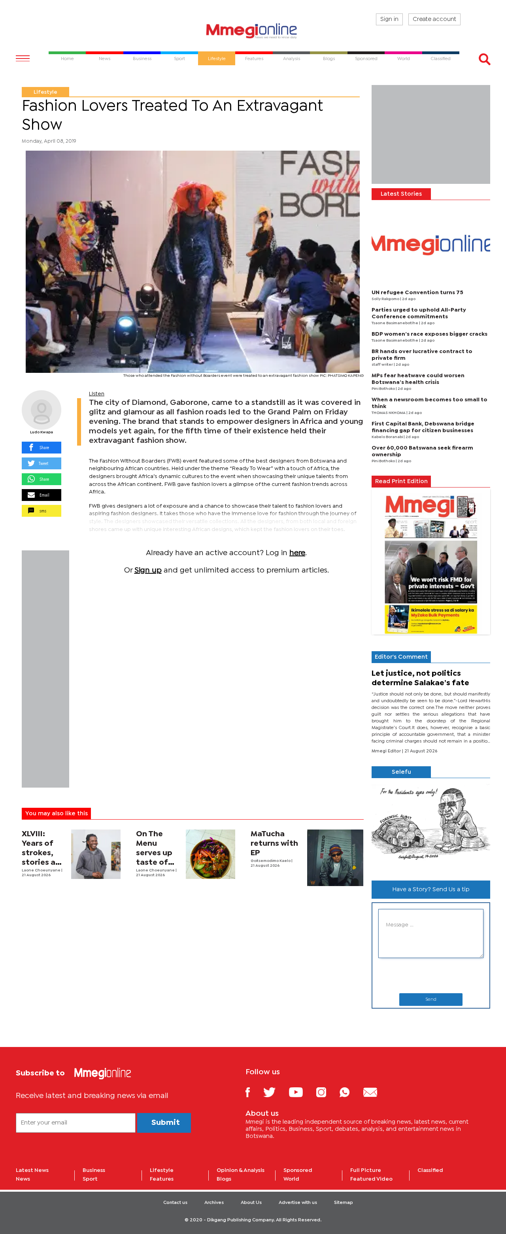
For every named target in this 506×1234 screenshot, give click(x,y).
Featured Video (371, 1179)
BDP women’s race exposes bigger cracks (429, 334)
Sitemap (343, 1203)
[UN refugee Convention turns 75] (431, 245)
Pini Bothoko (384, 389)
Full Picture (365, 1170)
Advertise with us (298, 1203)
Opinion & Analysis (240, 1170)
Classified (430, 1170)
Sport (90, 1179)
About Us (251, 1203)
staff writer (383, 365)
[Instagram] (327, 1091)
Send (430, 1000)
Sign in (389, 19)
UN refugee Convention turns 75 (417, 292)
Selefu (401, 772)
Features (162, 1179)
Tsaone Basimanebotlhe (395, 323)
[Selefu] (431, 826)
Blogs (224, 1179)
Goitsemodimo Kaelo (271, 861)
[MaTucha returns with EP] (335, 858)
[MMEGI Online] (253, 30)
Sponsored (297, 1170)
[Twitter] (275, 1091)
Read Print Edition (401, 481)
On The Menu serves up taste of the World (155, 853)
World (291, 1179)
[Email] (376, 1091)
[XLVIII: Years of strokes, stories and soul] (96, 854)
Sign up (148, 570)
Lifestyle (45, 92)
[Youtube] (301, 1091)
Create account (434, 19)
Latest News (32, 1170)
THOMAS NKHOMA (389, 413)
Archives (214, 1203)
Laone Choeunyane (41, 870)
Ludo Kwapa (41, 432)
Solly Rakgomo (386, 299)
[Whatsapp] (350, 1091)
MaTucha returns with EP (274, 843)
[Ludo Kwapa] (41, 410)
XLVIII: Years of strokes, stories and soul (43, 853)
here (297, 553)
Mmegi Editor (387, 751)
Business (94, 1170)
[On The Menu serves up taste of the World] (210, 854)
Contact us (175, 1203)
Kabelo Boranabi (388, 437)
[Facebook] (253, 1091)
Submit (165, 1122)
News (23, 1179)
